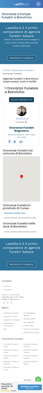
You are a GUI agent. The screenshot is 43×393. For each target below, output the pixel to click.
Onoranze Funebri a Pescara (30, 351)
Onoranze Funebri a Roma (11, 351)
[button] (21, 177)
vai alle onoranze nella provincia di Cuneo (20, 217)
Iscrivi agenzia (28, 322)
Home (6, 70)
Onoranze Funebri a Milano (11, 357)
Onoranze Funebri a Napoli (30, 363)
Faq (5, 329)
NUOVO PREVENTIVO (21, 99)
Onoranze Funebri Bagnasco (21, 129)
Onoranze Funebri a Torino (11, 368)
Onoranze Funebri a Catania (30, 357)
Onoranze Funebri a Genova (30, 345)
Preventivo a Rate (10, 316)
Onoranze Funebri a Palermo (11, 363)
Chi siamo (7, 286)
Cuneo (29, 70)
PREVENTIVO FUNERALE (21, 58)
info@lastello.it (13, 299)
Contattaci (8, 290)
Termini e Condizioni (31, 329)
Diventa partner (29, 319)
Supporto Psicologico (12, 320)
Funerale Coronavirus (31, 332)
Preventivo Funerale (11, 313)
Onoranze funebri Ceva (14, 213)
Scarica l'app (28, 326)
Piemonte (17, 70)
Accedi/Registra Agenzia (29, 314)
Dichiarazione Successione (9, 324)
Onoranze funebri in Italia (11, 345)
